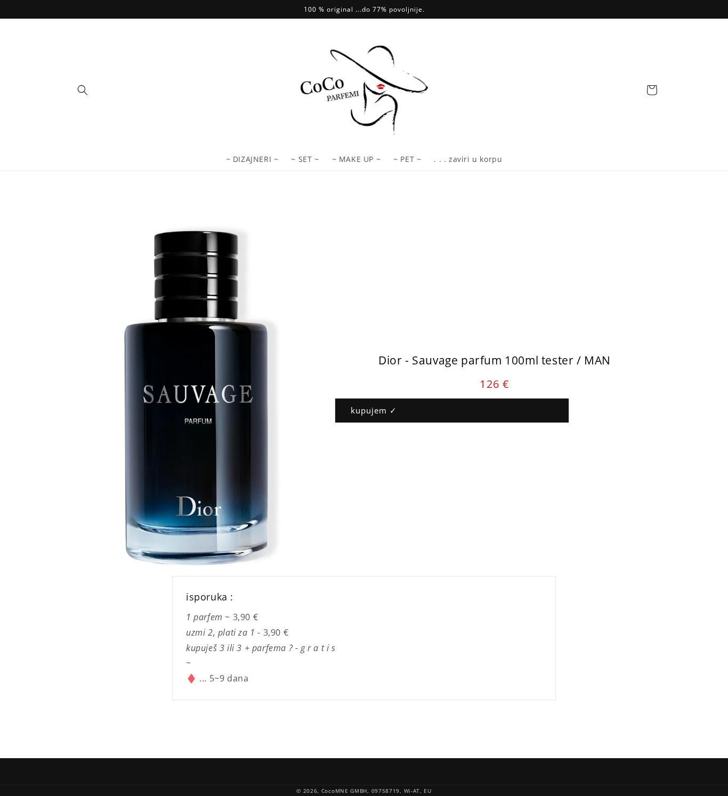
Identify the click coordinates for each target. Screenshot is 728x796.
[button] (82, 90)
